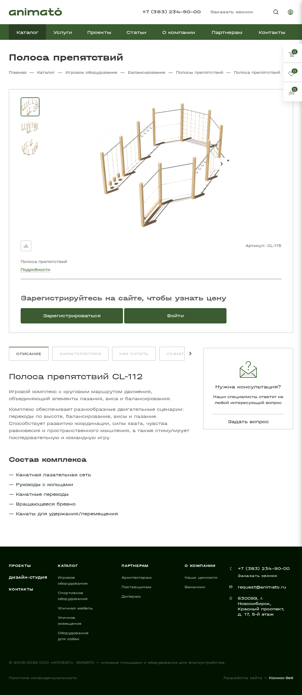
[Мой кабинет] (290, 13)
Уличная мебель (75, 608)
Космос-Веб (281, 678)
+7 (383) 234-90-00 (171, 11)
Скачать (177, 354)
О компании (200, 566)
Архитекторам (137, 577)
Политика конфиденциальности (43, 678)
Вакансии (195, 587)
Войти (175, 315)
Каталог (68, 566)
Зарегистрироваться (72, 315)
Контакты (21, 589)
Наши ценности (201, 577)
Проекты (20, 566)
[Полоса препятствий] (164, 163)
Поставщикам (136, 587)
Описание (28, 354)
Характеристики (80, 354)
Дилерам (131, 596)
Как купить (133, 354)
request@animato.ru (262, 587)
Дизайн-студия (28, 577)
